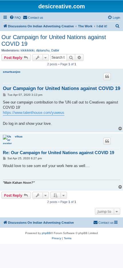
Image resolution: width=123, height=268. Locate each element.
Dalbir (55, 50)
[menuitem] (15, 17)
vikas (19, 136)
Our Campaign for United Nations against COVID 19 (53, 40)
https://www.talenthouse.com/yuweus (33, 112)
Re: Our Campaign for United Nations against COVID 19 (58, 152)
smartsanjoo (11, 71)
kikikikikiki (27, 50)
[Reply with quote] (107, 76)
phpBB (46, 233)
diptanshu (42, 50)
